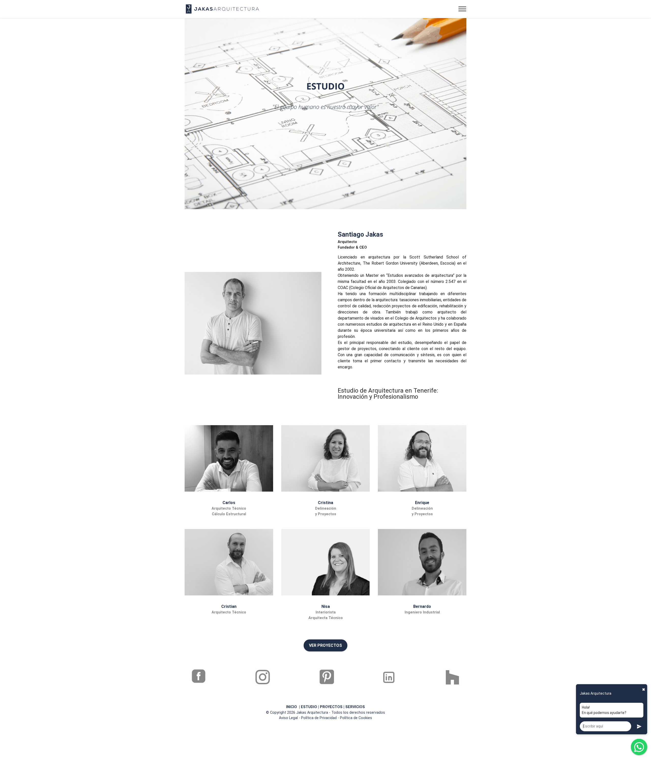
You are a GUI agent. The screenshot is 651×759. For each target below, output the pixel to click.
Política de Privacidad (319, 718)
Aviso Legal (288, 718)
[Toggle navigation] (462, 8)
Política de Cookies (356, 718)
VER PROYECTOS (325, 645)
